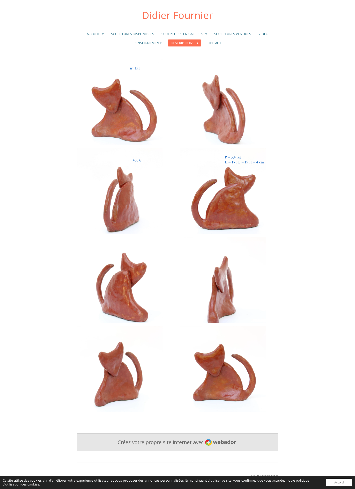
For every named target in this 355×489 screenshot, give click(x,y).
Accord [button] (339, 482)
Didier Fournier (177, 15)
